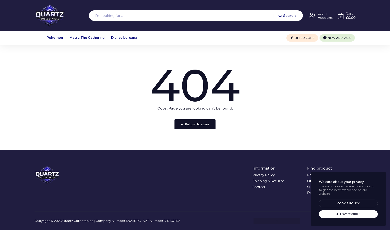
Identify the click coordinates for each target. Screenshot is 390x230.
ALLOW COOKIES (348, 214)
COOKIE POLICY (348, 203)
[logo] (50, 16)
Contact (258, 187)
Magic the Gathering (87, 38)
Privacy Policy (263, 175)
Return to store (197, 124)
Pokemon (55, 38)
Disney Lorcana (124, 38)
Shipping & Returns (268, 181)
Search (289, 16)
